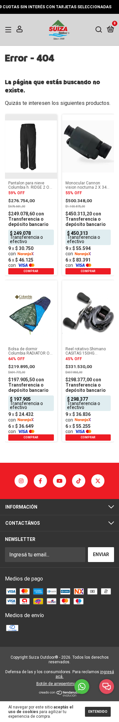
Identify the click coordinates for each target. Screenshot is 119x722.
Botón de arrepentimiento (59, 683)
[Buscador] (98, 29)
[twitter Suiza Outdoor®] (97, 480)
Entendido (97, 711)
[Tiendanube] (59, 695)
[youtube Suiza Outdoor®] (59, 480)
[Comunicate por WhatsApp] (81, 686)
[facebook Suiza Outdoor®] (40, 480)
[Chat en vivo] (106, 686)
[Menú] (9, 29)
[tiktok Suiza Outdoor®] (78, 480)
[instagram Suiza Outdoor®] (21, 480)
